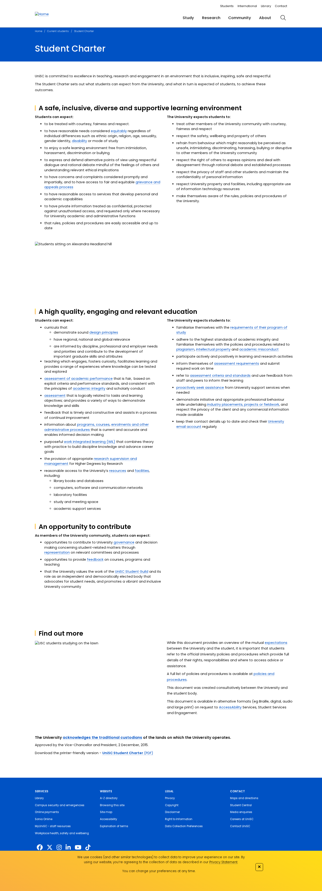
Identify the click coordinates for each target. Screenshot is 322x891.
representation (57, 552)
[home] (42, 14)
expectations (276, 642)
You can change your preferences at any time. (159, 871)
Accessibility (108, 819)
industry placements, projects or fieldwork (243, 404)
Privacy (170, 798)
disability (79, 141)
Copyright (171, 805)
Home (38, 31)
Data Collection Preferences (184, 826)
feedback (95, 559)
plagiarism (185, 349)
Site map (106, 812)
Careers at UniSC (241, 819)
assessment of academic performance (78, 378)
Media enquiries (241, 812)
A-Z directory (109, 798)
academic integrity (89, 388)
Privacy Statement (223, 862)
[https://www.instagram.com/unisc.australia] (59, 847)
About (265, 17)
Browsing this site (112, 805)
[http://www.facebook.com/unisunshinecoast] (40, 847)
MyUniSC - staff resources (53, 826)
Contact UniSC (240, 826)
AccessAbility (230, 707)
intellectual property (213, 349)
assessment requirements (236, 363)
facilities (142, 470)
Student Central (241, 805)
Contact (281, 6)
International (247, 6)
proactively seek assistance (200, 387)
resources (117, 470)
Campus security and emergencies (59, 805)
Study (188, 17)
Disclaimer (172, 812)
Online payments (47, 812)
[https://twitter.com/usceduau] (50, 847)
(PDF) (127, 753)
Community (239, 17)
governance (124, 542)
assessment (55, 395)
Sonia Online (43, 819)
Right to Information (178, 819)
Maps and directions (244, 798)
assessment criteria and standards (220, 375)
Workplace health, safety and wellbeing (62, 833)
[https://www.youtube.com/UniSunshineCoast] (78, 847)
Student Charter (84, 31)
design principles (103, 332)
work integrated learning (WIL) (89, 441)
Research (211, 17)
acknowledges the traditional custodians (102, 737)
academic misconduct (259, 349)
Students (227, 6)
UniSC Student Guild (131, 571)
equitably (119, 131)
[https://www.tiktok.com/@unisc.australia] (88, 847)
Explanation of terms (114, 826)
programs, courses (93, 424)
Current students (58, 31)
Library (266, 6)
